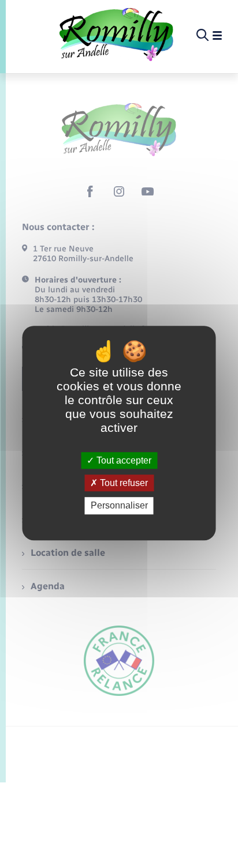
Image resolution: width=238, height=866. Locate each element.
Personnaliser (119, 506)
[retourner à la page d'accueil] (116, 36)
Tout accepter (122, 460)
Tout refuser (123, 483)
